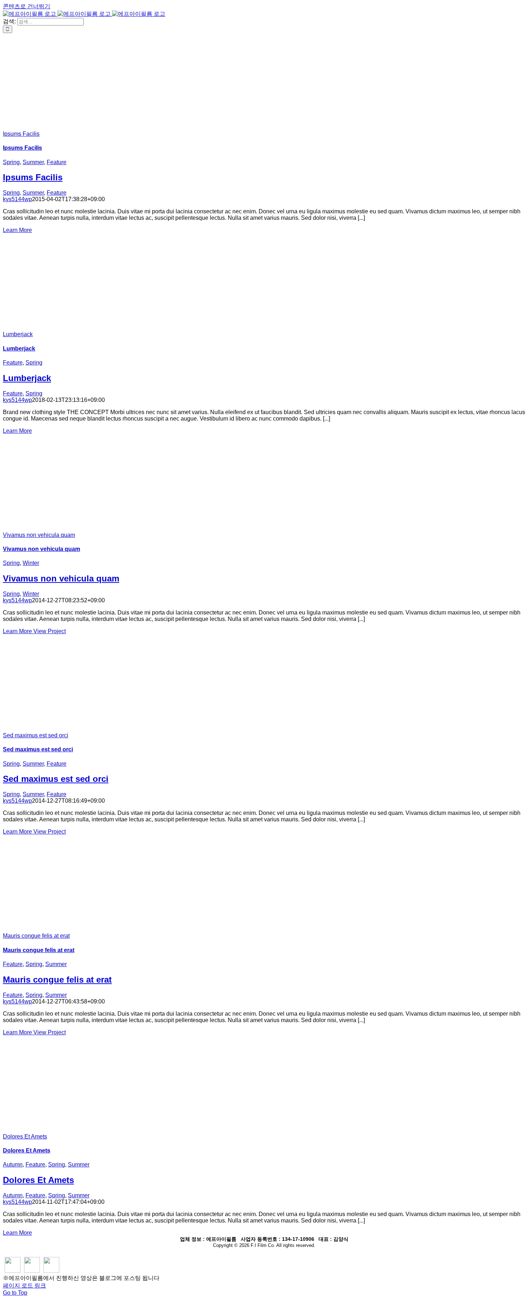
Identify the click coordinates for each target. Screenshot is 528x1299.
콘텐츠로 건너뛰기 (26, 6)
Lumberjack (18, 334)
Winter (31, 563)
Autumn (13, 1164)
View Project (49, 631)
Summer (33, 162)
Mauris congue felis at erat (36, 936)
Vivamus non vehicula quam (39, 535)
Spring (11, 162)
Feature (56, 162)
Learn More (17, 230)
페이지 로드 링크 (24, 1285)
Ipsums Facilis (21, 134)
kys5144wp (17, 199)
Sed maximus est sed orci (35, 735)
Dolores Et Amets (25, 1136)
